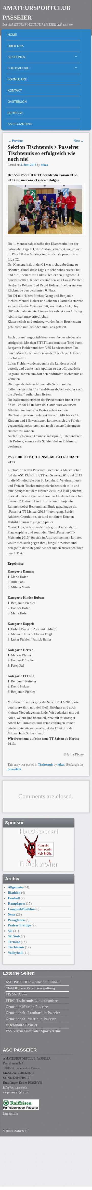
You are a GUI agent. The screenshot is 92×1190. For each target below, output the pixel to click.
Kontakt (15, 90)
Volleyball (15, 953)
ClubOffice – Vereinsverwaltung (30, 988)
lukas (44, 165)
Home (12, 34)
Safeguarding (20, 124)
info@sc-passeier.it (15, 1087)
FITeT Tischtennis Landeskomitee (32, 1001)
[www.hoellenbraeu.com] (38, 866)
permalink (14, 769)
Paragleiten (16, 920)
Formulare (17, 79)
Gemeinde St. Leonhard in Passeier (33, 1013)
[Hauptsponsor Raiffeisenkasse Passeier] (21, 1109)
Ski (10, 931)
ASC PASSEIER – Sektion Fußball (33, 982)
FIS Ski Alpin (16, 994)
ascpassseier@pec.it (16, 1092)
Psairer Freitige (19, 925)
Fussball (14, 898)
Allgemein (15, 887)
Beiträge (15, 112)
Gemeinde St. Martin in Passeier (31, 1019)
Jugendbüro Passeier (21, 1025)
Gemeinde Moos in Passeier (27, 1007)
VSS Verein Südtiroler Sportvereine (33, 1031)
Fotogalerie (17, 69)
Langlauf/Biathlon (21, 909)
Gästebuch (17, 101)
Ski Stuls (14, 936)
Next (79, 141)
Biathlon (14, 892)
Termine (14, 942)
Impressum (10, 1113)
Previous (15, 141)
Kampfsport (16, 903)
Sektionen (15, 58)
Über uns (16, 45)
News (11, 914)
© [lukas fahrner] (15, 1131)
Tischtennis (45, 764)
